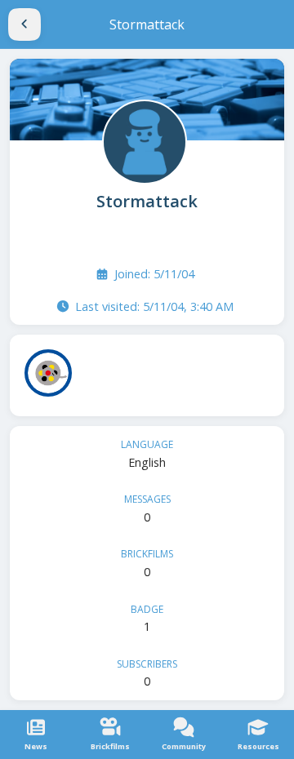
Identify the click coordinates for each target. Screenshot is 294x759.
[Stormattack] (143, 140)
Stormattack (147, 201)
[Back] (24, 24)
